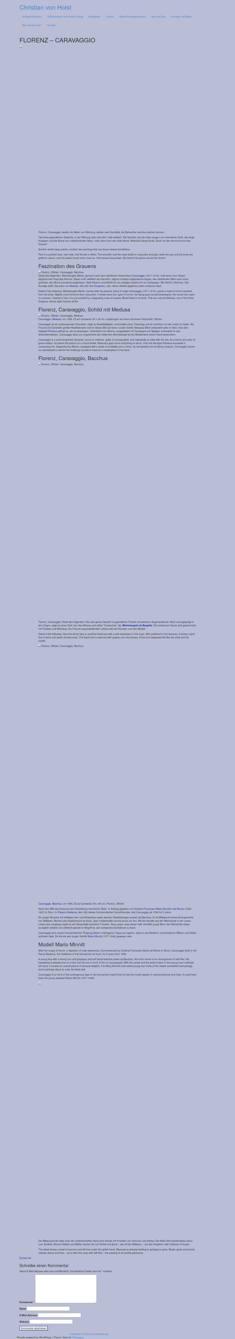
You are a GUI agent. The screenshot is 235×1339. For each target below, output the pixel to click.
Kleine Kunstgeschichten (132, 16)
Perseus (52, 331)
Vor (29, 1258)
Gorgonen (99, 286)
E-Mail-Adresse (28, 1315)
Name (22, 1308)
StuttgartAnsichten (32, 16)
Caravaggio (138, 275)
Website (24, 1321)
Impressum (76, 1334)
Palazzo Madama (67, 912)
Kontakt (51, 25)
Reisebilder (94, 16)
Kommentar (26, 1302)
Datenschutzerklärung (96, 1334)
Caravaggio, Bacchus (50, 903)
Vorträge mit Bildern (181, 16)
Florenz (110, 16)
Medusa (74, 286)
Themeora (77, 1337)
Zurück (23, 1258)
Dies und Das (158, 16)
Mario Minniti (95, 936)
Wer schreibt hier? (32, 25)
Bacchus (146, 917)
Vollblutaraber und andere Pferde (65, 16)
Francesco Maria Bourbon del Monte (164, 908)
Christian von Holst (45, 7)
